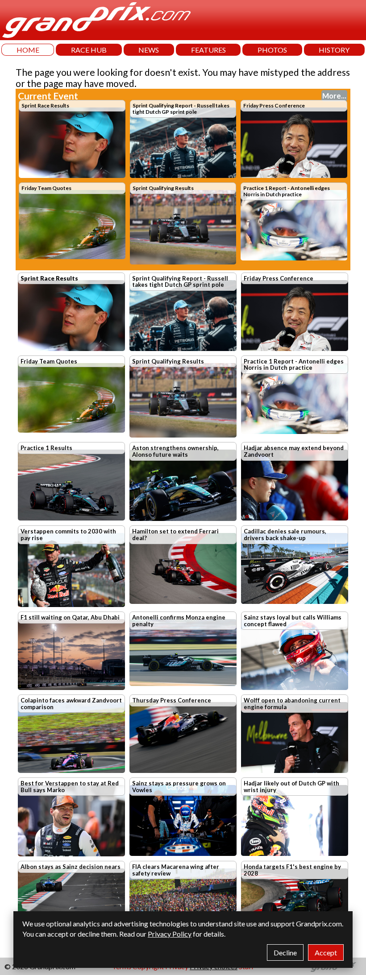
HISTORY (334, 49)
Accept (326, 952)
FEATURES (208, 49)
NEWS (148, 49)
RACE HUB (89, 49)
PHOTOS (272, 49)
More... (334, 95)
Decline (285, 952)
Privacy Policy (169, 934)
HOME (28, 49)
